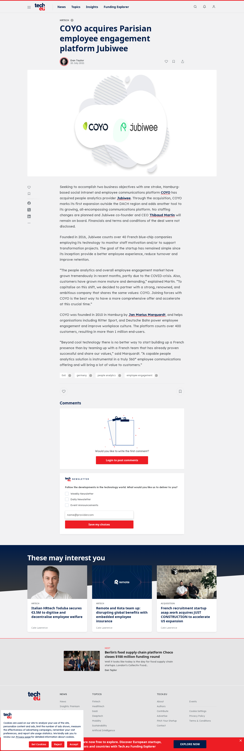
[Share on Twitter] (29, 209)
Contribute (162, 711)
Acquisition (168, 603)
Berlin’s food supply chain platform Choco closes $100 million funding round (139, 654)
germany (82, 375)
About (160, 701)
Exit (64, 375)
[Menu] (29, 7)
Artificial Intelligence (103, 730)
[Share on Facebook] (29, 203)
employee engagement (139, 375)
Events (193, 701)
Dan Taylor (111, 670)
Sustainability (99, 725)
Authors (161, 706)
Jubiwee (124, 198)
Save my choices (99, 524)
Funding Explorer (116, 7)
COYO (165, 192)
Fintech (96, 701)
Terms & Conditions (200, 720)
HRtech (64, 20)
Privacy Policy (197, 715)
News (61, 7)
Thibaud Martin (162, 215)
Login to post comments (122, 460)
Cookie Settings (197, 711)
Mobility (96, 720)
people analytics (107, 375)
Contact (161, 725)
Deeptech (97, 715)
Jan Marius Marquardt (147, 315)
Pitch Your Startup (167, 720)
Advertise (162, 715)
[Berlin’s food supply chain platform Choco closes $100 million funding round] (82, 661)
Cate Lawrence (39, 627)
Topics (75, 7)
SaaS (95, 711)
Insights (92, 7)
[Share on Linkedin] (29, 216)
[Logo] (41, 7)
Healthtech (98, 706)
